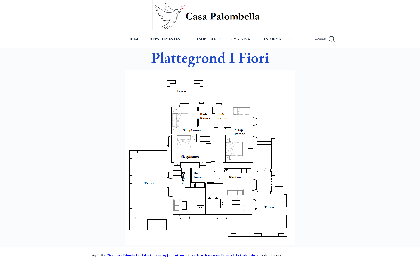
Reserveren (205, 39)
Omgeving (240, 39)
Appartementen (165, 39)
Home (135, 39)
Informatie (275, 39)
